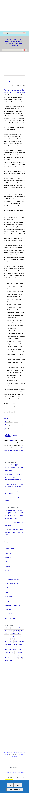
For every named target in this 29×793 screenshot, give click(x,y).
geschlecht (17, 638)
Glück (6, 561)
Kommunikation (9, 570)
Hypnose (7, 566)
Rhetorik (7, 592)
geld (12, 638)
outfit (6, 647)
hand (11, 641)
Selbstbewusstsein (9, 652)
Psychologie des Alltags (11, 583)
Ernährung (8, 553)
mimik (15, 644)
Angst (6, 544)
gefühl (21, 636)
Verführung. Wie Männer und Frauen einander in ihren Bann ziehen (15, 532)
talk (5, 657)
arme (23, 628)
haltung (6, 641)
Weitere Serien (9, 614)
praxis (15, 647)
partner (10, 647)
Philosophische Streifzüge (12, 579)
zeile (11, 660)
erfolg (18, 633)
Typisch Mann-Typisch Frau (12, 605)
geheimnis (7, 638)
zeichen (6, 660)
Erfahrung (13, 633)
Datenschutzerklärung (14, 789)
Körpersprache (9, 574)
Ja (10, 785)
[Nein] (27, 786)
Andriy (6, 529)
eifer (22, 630)
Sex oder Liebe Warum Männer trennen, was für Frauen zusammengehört (14, 515)
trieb (9, 657)
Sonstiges (7, 601)
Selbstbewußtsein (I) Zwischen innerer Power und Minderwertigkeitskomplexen (13, 477)
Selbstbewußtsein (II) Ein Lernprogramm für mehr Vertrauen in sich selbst (14, 467)
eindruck (6, 633)
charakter (16, 630)
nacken (20, 644)
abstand (13, 628)
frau (17, 636)
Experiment (7, 636)
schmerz (21, 649)
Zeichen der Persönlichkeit (12, 618)
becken (10, 630)
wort (21, 657)
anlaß (18, 628)
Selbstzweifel (8, 655)
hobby (15, 641)
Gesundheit (8, 557)
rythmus (15, 649)
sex (14, 655)
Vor (23, 74)
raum (10, 649)
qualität (21, 647)
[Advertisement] (14, 15)
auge (6, 630)
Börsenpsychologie (10, 548)
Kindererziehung (8, 644)
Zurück (19, 74)
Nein (18, 785)
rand (6, 649)
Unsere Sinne (8, 609)
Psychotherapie (9, 588)
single (18, 655)
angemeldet (12, 440)
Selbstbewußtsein (10, 596)
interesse (21, 641)
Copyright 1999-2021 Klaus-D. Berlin (12, 752)
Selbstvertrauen (19, 652)
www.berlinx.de (19, 406)
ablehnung (7, 628)
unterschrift (15, 657)
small (22, 655)
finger (13, 636)
